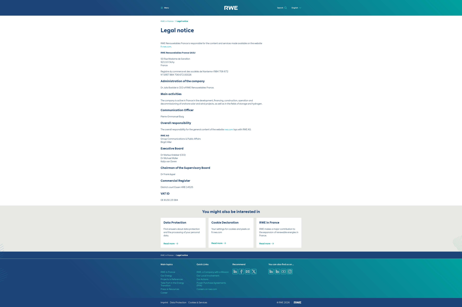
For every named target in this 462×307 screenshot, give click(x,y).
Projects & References (172, 279)
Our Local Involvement (208, 275)
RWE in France (167, 21)
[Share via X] (254, 271)
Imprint (164, 302)
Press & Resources (170, 289)
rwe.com (228, 129)
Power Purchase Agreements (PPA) (211, 284)
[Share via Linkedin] (235, 271)
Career (164, 292)
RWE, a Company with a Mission (213, 272)
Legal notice (182, 21)
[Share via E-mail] (247, 271)
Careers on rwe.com (207, 289)
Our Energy (166, 275)
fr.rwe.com (166, 46)
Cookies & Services (197, 302)
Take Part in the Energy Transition (172, 284)
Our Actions (202, 279)
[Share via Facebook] (241, 271)
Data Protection (178, 302)
